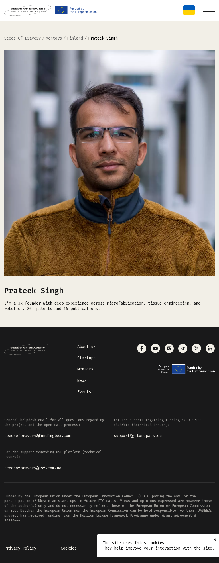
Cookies (69, 548)
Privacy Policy (20, 548)
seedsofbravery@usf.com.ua (32, 468)
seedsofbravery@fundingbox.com (37, 435)
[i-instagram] (169, 348)
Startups (86, 358)
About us (86, 346)
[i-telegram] (182, 348)
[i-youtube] (155, 348)
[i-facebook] (141, 348)
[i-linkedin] (210, 348)
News (81, 380)
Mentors (85, 369)
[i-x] (196, 348)
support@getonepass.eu (138, 435)
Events (84, 392)
